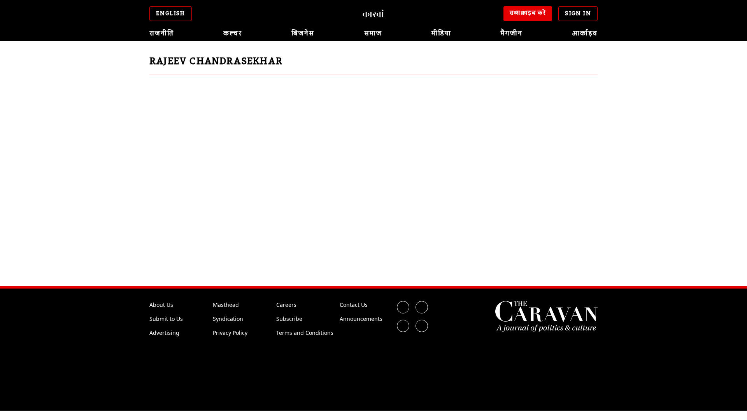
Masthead (226, 304)
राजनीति (161, 33)
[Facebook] (403, 307)
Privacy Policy (230, 332)
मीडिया (441, 33)
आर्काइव (585, 33)
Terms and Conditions (304, 332)
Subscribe (289, 318)
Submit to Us (166, 318)
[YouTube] (422, 326)
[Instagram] (403, 326)
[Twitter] (422, 307)
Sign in (578, 13)
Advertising (164, 332)
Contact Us (354, 304)
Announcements (361, 318)
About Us (161, 304)
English (170, 13)
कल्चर (232, 33)
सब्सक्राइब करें (528, 13)
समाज (373, 33)
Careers (286, 304)
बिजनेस (302, 33)
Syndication (228, 318)
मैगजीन (512, 33)
